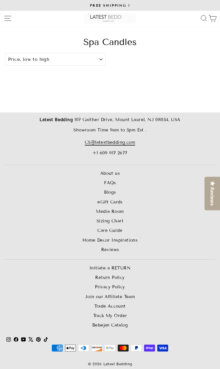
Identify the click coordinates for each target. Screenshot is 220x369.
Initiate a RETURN (110, 268)
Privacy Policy (110, 287)
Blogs (110, 192)
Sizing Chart (110, 221)
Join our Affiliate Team (110, 296)
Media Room (110, 211)
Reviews (110, 249)
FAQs (110, 182)
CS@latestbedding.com (110, 142)
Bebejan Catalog (110, 325)
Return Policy (110, 277)
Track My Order (110, 315)
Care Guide (109, 230)
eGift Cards (110, 202)
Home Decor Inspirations (110, 240)
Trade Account (109, 306)
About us (110, 173)
